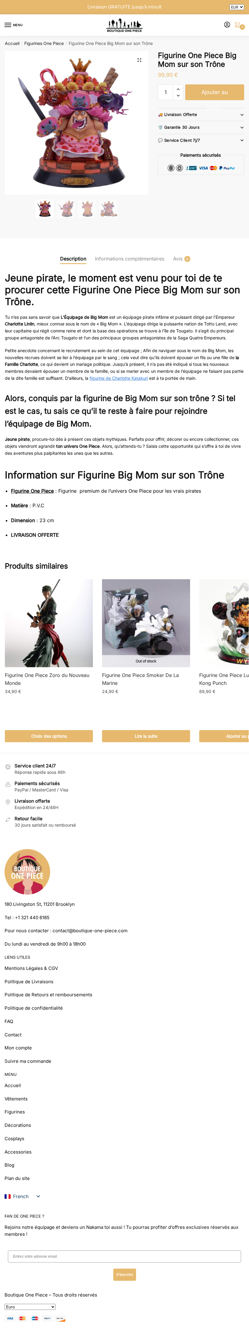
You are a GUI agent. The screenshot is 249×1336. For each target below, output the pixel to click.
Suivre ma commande (28, 1061)
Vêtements (16, 1099)
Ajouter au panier (214, 94)
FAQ (9, 1021)
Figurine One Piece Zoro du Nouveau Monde (47, 679)
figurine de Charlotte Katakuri (119, 378)
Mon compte (18, 1048)
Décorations (18, 1125)
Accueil (12, 43)
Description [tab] (73, 259)
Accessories (18, 1152)
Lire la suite (146, 736)
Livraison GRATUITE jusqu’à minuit (124, 7)
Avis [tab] (177, 259)
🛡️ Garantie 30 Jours (179, 127)
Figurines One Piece (44, 43)
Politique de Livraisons (29, 981)
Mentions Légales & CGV (31, 968)
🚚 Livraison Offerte (177, 114)
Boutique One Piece (26, 1295)
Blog (9, 1165)
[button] (139, 60)
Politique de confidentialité (34, 1008)
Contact (13, 1035)
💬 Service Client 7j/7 (179, 140)
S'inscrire (124, 1275)
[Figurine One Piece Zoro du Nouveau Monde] (49, 623)
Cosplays (14, 1138)
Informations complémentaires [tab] (129, 259)
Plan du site (17, 1178)
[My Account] (227, 25)
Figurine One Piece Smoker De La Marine (140, 679)
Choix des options (49, 736)
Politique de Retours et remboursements (48, 995)
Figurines (15, 1112)
